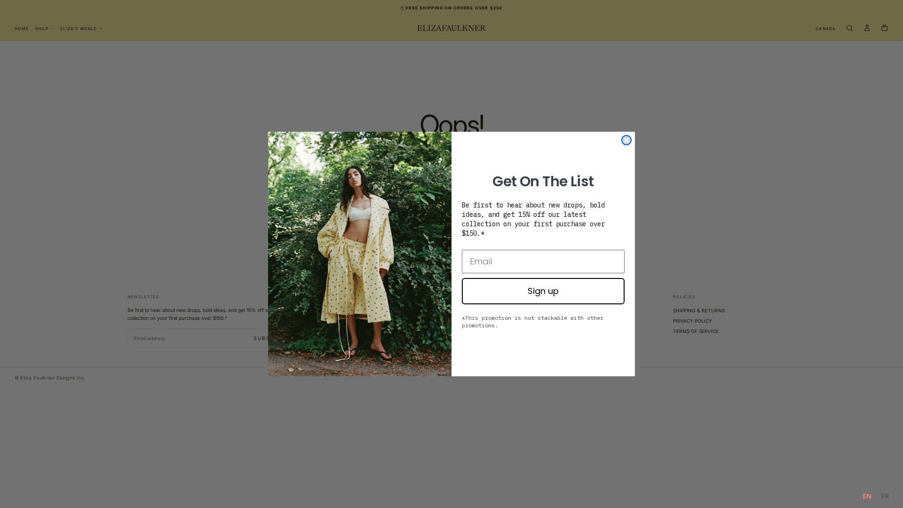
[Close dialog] (626, 140)
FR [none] (885, 496)
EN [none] (867, 496)
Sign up (543, 291)
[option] (885, 497)
